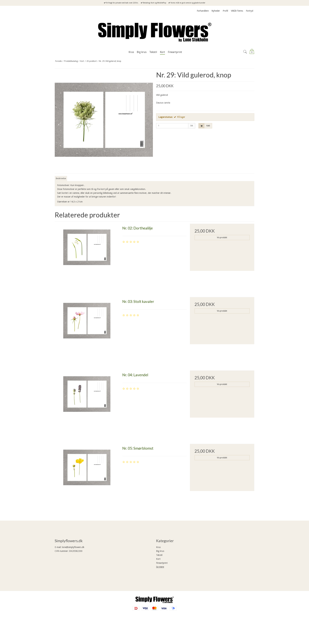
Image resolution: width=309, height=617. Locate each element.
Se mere (160, 567)
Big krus (160, 551)
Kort (158, 559)
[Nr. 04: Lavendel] (87, 402)
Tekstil (159, 555)
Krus (158, 547)
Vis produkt (222, 237)
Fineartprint (162, 563)
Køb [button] (208, 126)
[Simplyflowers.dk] (154, 31)
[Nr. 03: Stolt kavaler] (87, 329)
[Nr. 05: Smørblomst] (87, 476)
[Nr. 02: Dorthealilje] (87, 256)
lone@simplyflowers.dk (73, 547)
